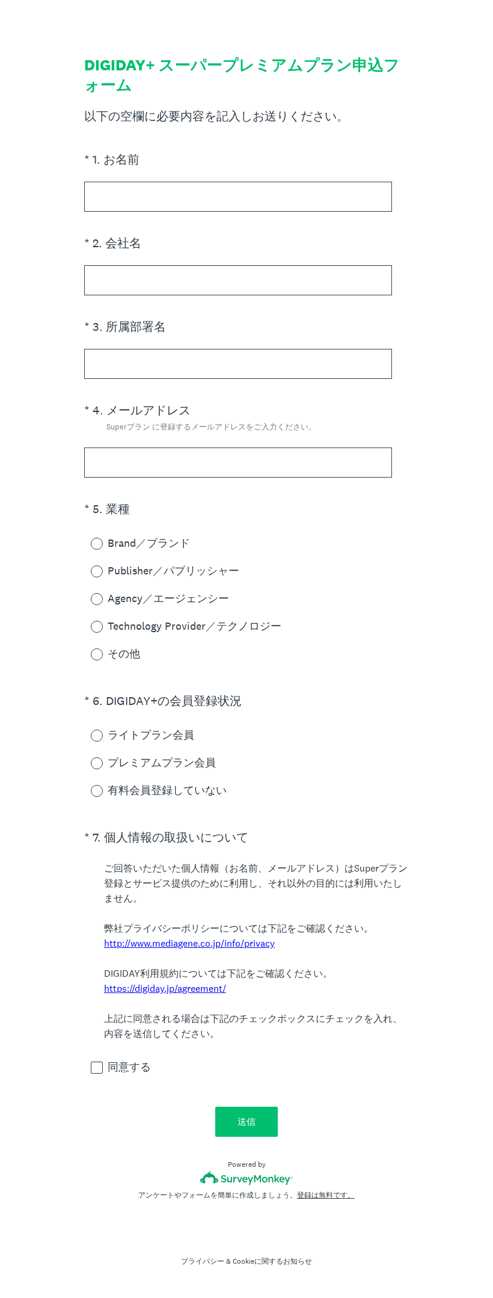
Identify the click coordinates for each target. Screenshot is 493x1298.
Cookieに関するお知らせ (272, 1261)
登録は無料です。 (326, 1195)
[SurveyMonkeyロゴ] (247, 1178)
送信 (246, 1121)
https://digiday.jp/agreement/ (165, 988)
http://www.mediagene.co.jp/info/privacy (189, 943)
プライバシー (202, 1261)
